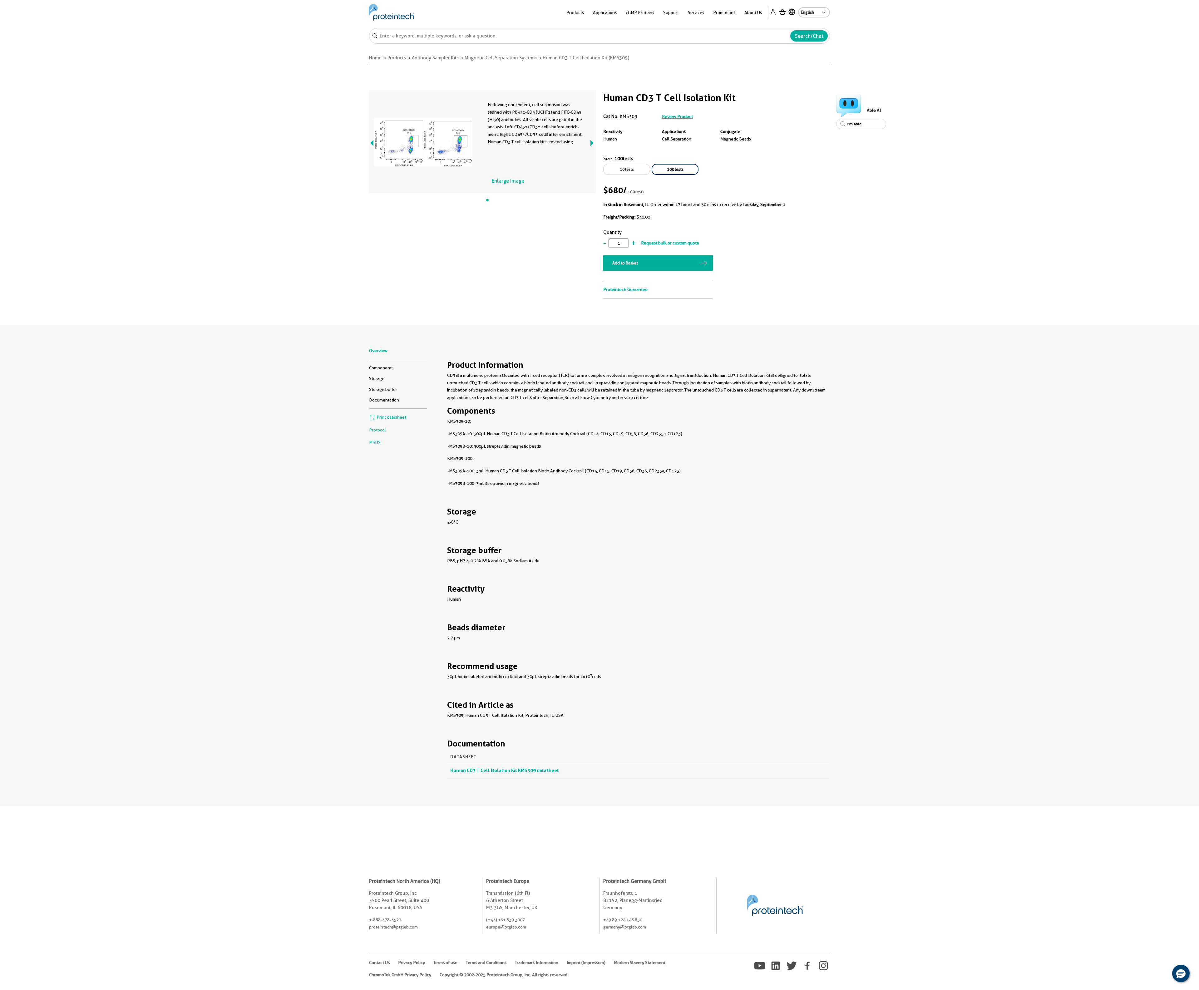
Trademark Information (536, 962)
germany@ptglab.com (624, 926)
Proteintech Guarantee (625, 289)
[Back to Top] (1161, 974)
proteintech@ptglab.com (393, 926)
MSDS (375, 442)
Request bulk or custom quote (670, 242)
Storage (376, 378)
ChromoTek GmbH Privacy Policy (400, 974)
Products (396, 58)
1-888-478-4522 (385, 919)
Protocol (377, 429)
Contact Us (379, 962)
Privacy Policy (411, 962)
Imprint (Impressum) (586, 962)
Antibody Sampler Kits (435, 58)
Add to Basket (625, 262)
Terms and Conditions (486, 962)
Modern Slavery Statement (639, 962)
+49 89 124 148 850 (622, 919)
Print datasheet (391, 417)
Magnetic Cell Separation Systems (501, 58)
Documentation (384, 399)
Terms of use (445, 962)
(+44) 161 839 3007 (505, 919)
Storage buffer (383, 389)
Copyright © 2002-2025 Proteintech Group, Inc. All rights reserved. (504, 974)
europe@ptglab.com (506, 926)
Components (381, 367)
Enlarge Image (508, 181)
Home (375, 58)
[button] (1181, 973)
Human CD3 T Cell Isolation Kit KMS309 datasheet (504, 770)
